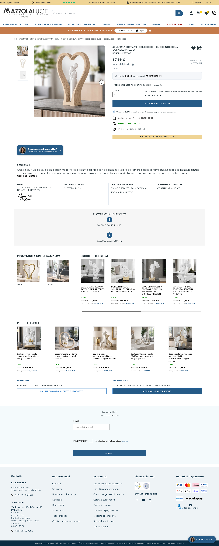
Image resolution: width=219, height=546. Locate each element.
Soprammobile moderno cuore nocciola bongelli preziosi (66, 356)
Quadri (106, 24)
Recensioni (58, 505)
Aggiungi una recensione (157, 391)
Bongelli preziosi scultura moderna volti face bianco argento (183, 290)
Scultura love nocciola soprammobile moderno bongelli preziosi (28, 356)
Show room (58, 510)
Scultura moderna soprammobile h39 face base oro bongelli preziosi (152, 290)
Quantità (116, 91)
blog (191, 24)
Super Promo (174, 24)
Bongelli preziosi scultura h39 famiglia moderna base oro (123, 289)
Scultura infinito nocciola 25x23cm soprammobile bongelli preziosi (142, 356)
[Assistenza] (214, 13)
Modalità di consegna (104, 516)
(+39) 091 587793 (24, 531)
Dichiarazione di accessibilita (107, 483)
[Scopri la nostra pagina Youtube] (143, 500)
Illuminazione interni (15, 24)
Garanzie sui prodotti (104, 499)
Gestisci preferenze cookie (66, 521)
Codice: (131, 30)
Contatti (16, 476)
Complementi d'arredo (81, 24)
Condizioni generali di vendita (108, 494)
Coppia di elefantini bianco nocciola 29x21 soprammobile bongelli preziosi (180, 357)
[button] (191, 13)
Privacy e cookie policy (64, 494)
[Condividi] (199, 48)
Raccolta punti (100, 526)
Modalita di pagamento (105, 510)
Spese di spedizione (103, 521)
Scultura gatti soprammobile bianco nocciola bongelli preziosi (104, 356)
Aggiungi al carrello (157, 103)
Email (76, 421)
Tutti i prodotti (59, 516)
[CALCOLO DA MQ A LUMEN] (109, 219)
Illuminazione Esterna (48, 24)
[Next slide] (101, 82)
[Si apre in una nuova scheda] (138, 486)
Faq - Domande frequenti (106, 489)
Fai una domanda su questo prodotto (61, 391)
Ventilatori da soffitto (131, 24)
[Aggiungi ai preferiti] (193, 48)
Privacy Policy (80, 440)
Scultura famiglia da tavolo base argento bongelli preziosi (93, 289)
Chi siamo (57, 489)
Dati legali (57, 499)
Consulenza (208, 24)
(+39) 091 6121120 (24, 495)
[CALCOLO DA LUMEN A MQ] (109, 235)
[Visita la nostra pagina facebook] (137, 500)
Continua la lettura (27, 176)
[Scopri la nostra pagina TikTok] (150, 500)
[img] (133, 65)
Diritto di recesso (102, 505)
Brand (156, 24)
